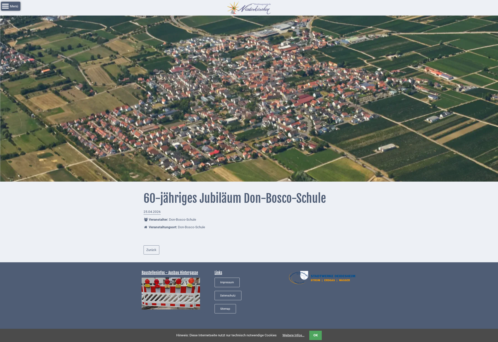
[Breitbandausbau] (171, 293)
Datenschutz (228, 295)
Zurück (151, 250)
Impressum (227, 282)
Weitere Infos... (293, 335)
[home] (249, 7)
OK (315, 335)
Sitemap (225, 308)
